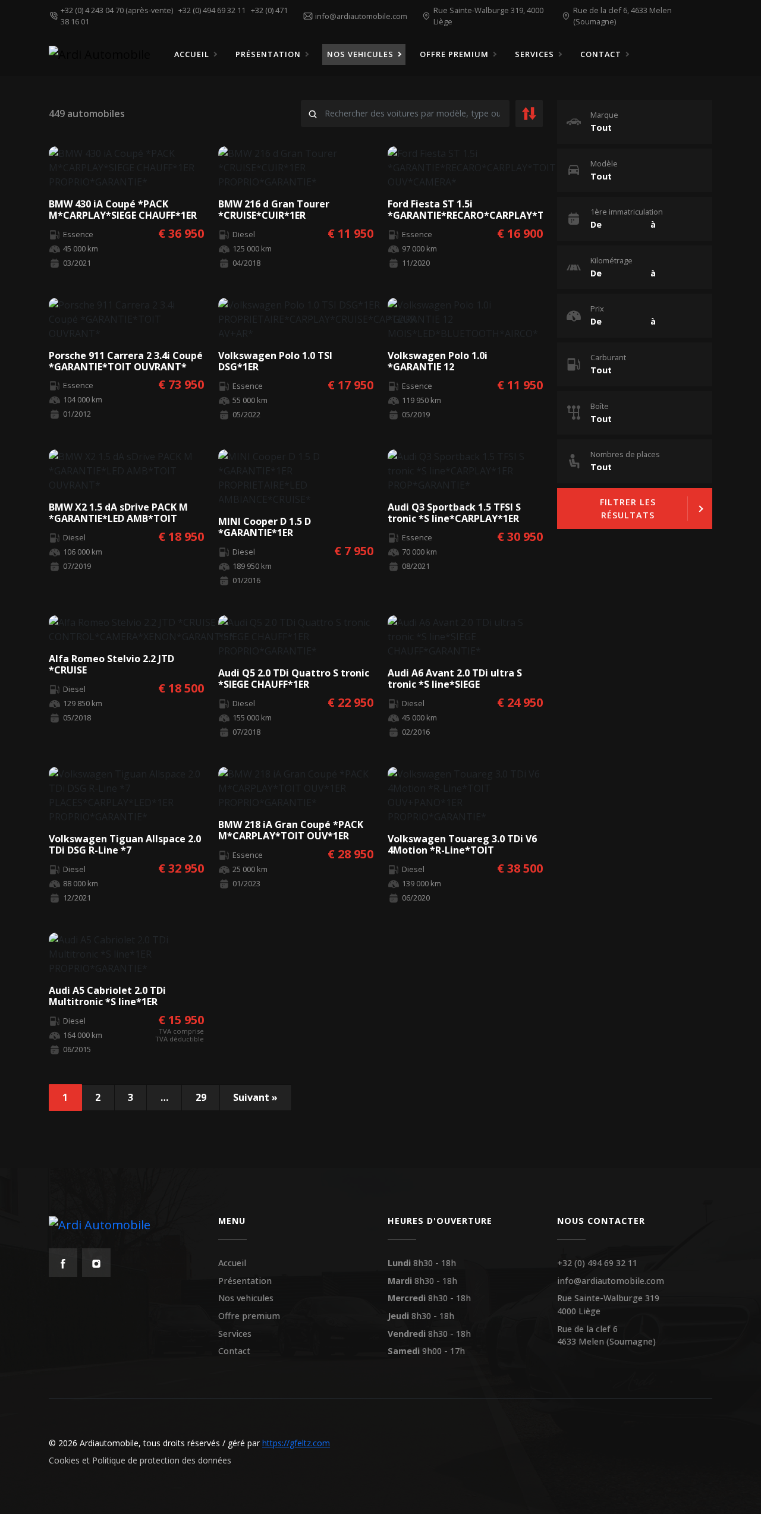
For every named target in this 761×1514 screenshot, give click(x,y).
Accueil (232, 1263)
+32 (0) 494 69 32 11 (213, 10)
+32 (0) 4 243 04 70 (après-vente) (119, 10)
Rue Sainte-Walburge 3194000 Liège (608, 1304)
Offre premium (249, 1315)
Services (234, 1333)
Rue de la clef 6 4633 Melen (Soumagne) (606, 1335)
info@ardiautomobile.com (610, 1280)
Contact (234, 1350)
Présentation (245, 1280)
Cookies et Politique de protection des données (140, 1460)
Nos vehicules (245, 1298)
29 (201, 1097)
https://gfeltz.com (296, 1443)
